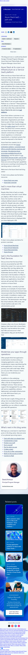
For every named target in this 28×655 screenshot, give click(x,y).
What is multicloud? (22, 642)
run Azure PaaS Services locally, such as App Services (13, 158)
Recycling (2, 654)
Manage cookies (3, 652)
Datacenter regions (4, 630)
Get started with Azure (12, 628)
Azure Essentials (19, 630)
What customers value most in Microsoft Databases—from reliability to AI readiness (13, 522)
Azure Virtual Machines (11, 245)
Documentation (7, 639)
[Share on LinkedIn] (14, 32)
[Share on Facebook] (8, 32)
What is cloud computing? (12, 642)
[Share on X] (11, 32)
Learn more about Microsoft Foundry (14, 612)
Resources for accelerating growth (11, 635)
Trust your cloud (12, 630)
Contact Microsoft (19, 651)
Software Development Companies (7, 638)
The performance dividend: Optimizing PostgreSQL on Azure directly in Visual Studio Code (14, 570)
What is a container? (15, 645)
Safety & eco (21, 652)
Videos (4, 642)
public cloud (11, 126)
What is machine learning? (6, 644)
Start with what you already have (14, 438)
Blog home (8, 9)
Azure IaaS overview (10, 182)
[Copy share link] (6, 32)
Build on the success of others (13, 453)
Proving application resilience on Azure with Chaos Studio (14, 546)
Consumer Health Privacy (5, 651)
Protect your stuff (9, 443)
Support (8, 636)
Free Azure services (17, 632)
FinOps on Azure (11, 633)
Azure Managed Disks (11, 250)
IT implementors (17, 48)
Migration (16, 38)
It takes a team (8, 449)
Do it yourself (8, 445)
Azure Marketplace (6, 43)
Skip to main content (4, 0)
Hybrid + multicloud (6, 38)
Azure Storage (8, 252)
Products (5, 632)
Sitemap (13, 651)
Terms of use (10, 652)
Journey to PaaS (9, 456)
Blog (12, 639)
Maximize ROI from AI (20, 633)
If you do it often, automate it (13, 451)
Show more (13, 51)
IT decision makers (6, 48)
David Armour (8, 22)
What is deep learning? (17, 644)
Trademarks (15, 652)
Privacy (25, 651)
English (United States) (5, 647)
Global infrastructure (21, 628)
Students (25, 639)
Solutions (2, 635)
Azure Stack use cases (11, 180)
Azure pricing (10, 632)
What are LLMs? (6, 645)
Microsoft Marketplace (20, 638)
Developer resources (18, 639)
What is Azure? (3, 628)
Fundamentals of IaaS (10, 440)
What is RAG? (23, 645)
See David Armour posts (7, 486)
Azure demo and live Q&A (15, 636)
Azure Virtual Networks (11, 247)
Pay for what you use (10, 447)
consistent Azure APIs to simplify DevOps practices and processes (13, 149)
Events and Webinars (4, 641)
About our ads (7, 654)
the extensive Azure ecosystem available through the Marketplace (11, 153)
